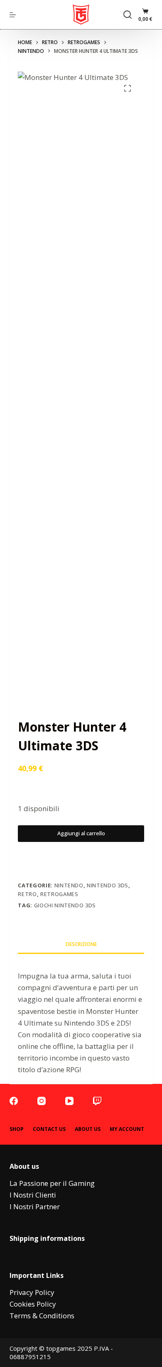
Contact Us (49, 1129)
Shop (17, 1129)
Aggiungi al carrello (81, 833)
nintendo (68, 885)
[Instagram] (41, 1101)
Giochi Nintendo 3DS (65, 905)
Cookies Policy (33, 1304)
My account (127, 1129)
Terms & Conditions (42, 1315)
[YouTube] (69, 1101)
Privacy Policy (32, 1292)
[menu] (13, 15)
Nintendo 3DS (107, 885)
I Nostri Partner (35, 1206)
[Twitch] (97, 1101)
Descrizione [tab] (81, 944)
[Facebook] (14, 1101)
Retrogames (59, 894)
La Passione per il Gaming (52, 1183)
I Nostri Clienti (33, 1195)
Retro (27, 894)
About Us (88, 1129)
